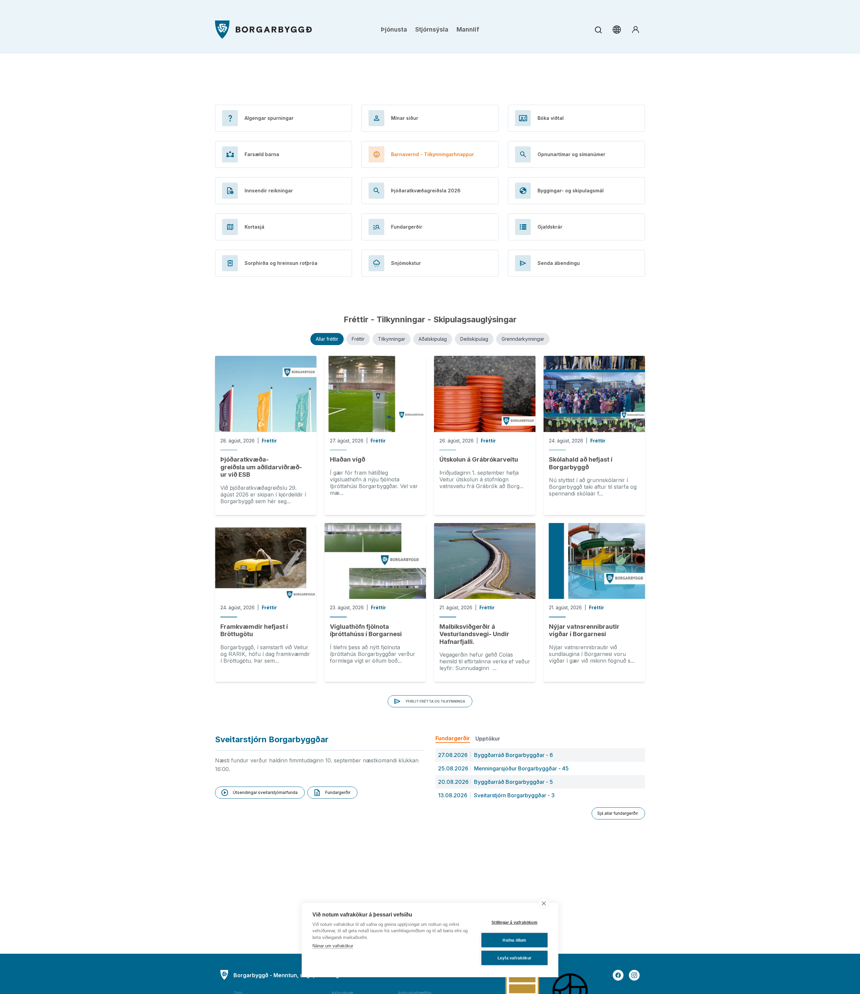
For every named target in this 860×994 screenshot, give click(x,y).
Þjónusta (394, 29)
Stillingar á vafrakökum (514, 922)
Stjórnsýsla (431, 29)
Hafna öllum (514, 940)
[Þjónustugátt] (635, 29)
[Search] (598, 29)
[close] (543, 903)
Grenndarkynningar (523, 339)
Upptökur (487, 738)
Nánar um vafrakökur (332, 945)
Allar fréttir (327, 339)
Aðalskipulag (433, 339)
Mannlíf (468, 29)
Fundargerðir (452, 738)
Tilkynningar (391, 339)
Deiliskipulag (474, 339)
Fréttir (358, 339)
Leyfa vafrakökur (514, 958)
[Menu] (263, 29)
